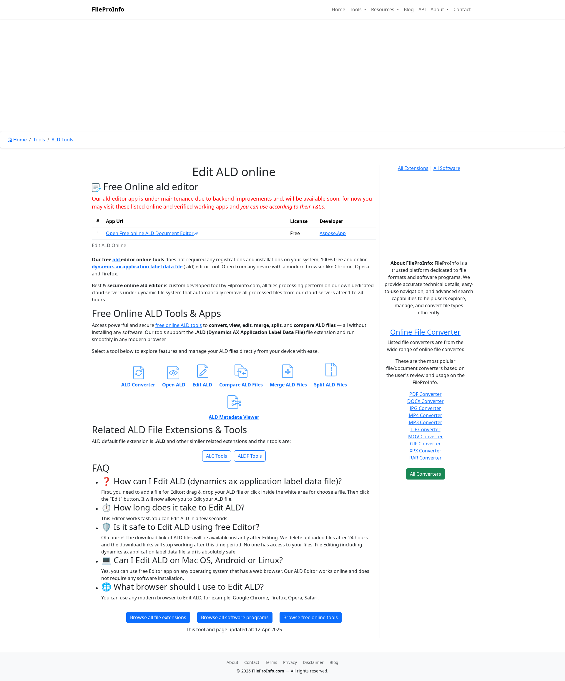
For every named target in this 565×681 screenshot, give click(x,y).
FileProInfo (108, 9)
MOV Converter (425, 436)
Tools (39, 139)
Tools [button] (356, 9)
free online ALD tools (178, 325)
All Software (446, 168)
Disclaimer (313, 662)
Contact (462, 9)
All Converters (425, 474)
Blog (409, 9)
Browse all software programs (235, 617)
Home (338, 9)
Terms (271, 662)
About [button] (438, 9)
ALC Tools (216, 456)
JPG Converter (425, 408)
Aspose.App (333, 233)
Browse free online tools (310, 617)
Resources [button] (383, 9)
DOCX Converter (425, 401)
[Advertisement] (282, 88)
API (422, 9)
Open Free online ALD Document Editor (150, 233)
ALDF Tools (250, 456)
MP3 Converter (425, 422)
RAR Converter (425, 457)
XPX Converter (425, 450)
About (232, 662)
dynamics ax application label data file (137, 266)
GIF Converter (425, 443)
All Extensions (413, 168)
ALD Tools (62, 139)
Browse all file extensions (158, 617)
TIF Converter (426, 429)
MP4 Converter (425, 415)
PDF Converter (425, 394)
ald (116, 259)
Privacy (290, 662)
